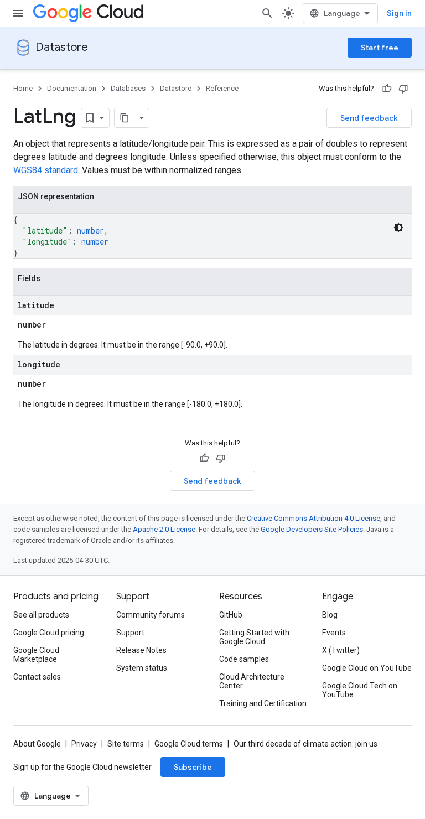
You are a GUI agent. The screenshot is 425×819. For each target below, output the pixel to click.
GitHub (230, 614)
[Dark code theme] (398, 227)
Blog (330, 614)
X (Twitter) (341, 650)
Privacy (84, 743)
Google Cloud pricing (48, 632)
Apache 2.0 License (164, 529)
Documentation (71, 88)
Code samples (244, 659)
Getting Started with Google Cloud (254, 637)
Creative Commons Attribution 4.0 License (313, 518)
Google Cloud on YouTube (367, 668)
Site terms (125, 743)
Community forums (150, 614)
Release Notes (141, 650)
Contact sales (37, 676)
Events (334, 632)
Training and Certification (263, 703)
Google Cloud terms (188, 743)
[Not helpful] (403, 88)
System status (141, 668)
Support (130, 632)
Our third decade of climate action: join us (305, 743)
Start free (379, 48)
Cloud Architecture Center (251, 681)
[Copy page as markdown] (124, 117)
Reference (222, 88)
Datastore (61, 47)
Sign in (399, 13)
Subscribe (193, 767)
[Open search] (267, 13)
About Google (37, 743)
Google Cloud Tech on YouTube (359, 690)
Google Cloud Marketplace (36, 655)
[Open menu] (18, 13)
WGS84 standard (45, 170)
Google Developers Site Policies (312, 529)
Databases (128, 88)
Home (23, 88)
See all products (41, 614)
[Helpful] (387, 88)
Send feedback (369, 118)
